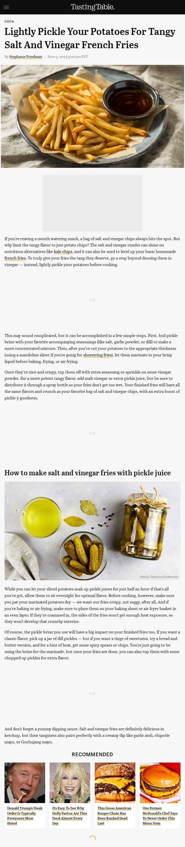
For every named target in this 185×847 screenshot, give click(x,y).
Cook (9, 21)
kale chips (63, 251)
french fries (15, 258)
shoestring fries (97, 354)
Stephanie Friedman (25, 56)
